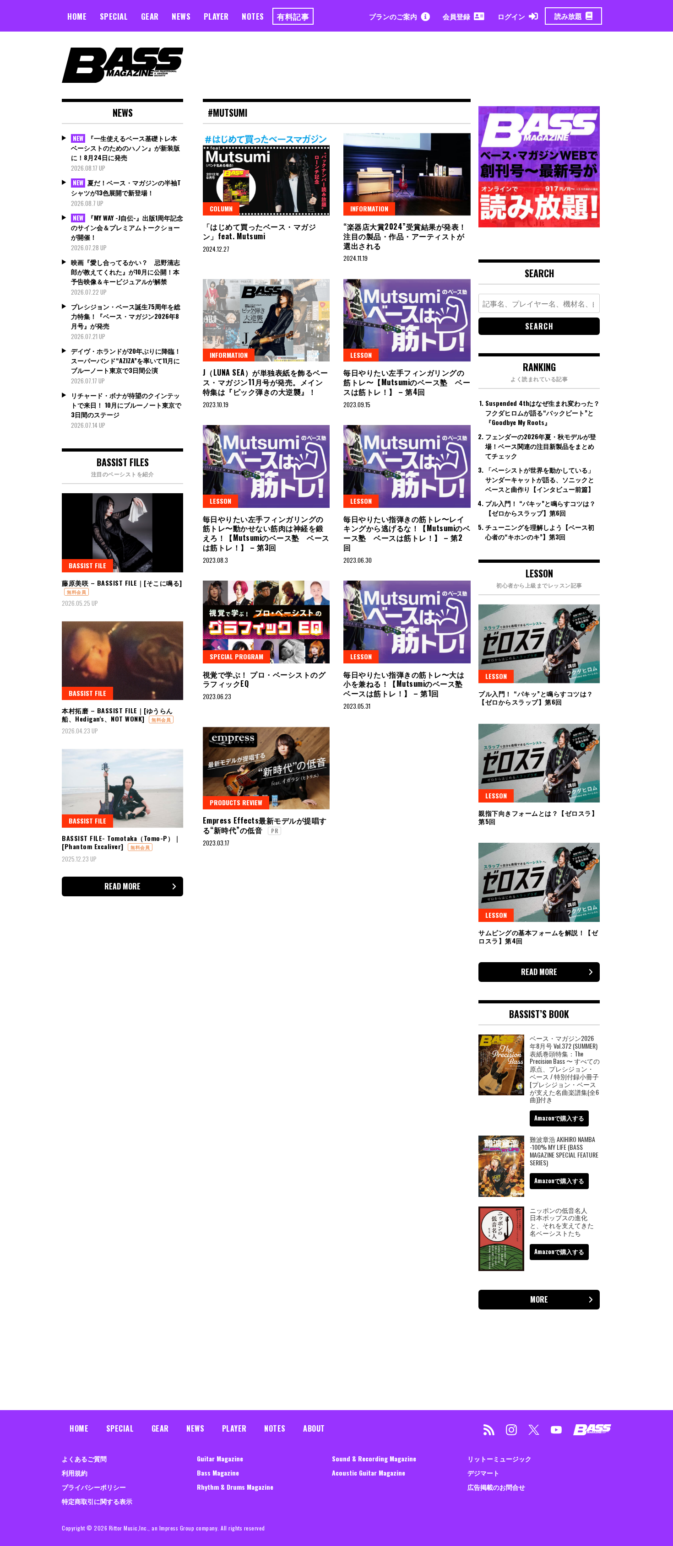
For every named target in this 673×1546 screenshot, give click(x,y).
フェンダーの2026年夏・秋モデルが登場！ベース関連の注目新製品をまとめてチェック (540, 445)
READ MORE (122, 886)
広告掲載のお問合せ (496, 1487)
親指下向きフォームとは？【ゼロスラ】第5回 (538, 817)
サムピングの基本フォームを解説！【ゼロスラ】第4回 (538, 936)
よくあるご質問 (84, 1458)
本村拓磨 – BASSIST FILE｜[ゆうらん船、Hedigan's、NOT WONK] (117, 714)
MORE (539, 1299)
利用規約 (74, 1472)
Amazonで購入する (559, 1117)
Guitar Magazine (220, 1458)
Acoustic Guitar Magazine (368, 1472)
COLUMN (221, 208)
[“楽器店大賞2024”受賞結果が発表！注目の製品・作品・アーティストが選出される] (407, 174)
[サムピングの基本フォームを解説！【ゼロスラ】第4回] (539, 882)
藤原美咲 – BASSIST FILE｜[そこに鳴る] (122, 582)
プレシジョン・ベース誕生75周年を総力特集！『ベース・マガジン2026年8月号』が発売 (125, 316)
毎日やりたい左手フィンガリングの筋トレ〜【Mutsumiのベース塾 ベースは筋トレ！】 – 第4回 (406, 382)
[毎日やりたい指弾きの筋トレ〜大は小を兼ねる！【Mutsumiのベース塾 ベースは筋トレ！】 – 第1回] (407, 622)
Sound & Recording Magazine (374, 1458)
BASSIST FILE (87, 565)
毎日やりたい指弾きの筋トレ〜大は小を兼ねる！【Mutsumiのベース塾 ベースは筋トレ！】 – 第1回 (406, 684)
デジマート (483, 1472)
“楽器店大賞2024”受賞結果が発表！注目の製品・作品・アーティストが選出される (405, 236)
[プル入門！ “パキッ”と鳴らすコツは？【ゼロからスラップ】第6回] (539, 643)
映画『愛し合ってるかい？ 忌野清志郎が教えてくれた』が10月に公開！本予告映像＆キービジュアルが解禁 (125, 271)
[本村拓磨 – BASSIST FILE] (122, 660)
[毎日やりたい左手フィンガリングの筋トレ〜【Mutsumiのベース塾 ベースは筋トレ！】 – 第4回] (407, 320)
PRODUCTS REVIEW (236, 802)
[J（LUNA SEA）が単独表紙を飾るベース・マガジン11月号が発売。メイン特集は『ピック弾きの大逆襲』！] (266, 320)
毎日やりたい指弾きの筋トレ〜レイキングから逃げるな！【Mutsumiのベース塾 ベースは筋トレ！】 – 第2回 (406, 533)
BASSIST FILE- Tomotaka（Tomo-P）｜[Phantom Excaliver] (121, 842)
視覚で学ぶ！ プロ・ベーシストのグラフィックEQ (264, 679)
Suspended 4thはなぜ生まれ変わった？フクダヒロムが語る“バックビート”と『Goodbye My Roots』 (542, 412)
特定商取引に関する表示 (97, 1501)
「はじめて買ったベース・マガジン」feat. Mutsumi (259, 231)
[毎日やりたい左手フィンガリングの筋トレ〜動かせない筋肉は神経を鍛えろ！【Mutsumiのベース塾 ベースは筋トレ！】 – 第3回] (266, 466)
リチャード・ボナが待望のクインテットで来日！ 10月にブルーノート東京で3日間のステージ (126, 404)
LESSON (361, 355)
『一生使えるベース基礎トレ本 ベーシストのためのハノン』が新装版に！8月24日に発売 (125, 147)
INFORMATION (369, 208)
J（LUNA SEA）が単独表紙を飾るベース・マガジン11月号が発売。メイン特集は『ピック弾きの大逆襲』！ (265, 382)
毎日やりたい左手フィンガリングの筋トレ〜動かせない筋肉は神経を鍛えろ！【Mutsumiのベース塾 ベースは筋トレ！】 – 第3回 (266, 533)
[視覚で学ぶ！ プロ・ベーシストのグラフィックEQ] (266, 622)
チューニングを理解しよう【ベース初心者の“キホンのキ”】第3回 (539, 531)
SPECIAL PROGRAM (236, 656)
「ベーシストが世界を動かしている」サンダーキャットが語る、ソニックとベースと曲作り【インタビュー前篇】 (539, 479)
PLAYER (216, 16)
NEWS (181, 16)
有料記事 (293, 16)
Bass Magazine (218, 1472)
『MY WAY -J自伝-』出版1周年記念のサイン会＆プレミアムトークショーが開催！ (127, 227)
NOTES (253, 16)
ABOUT (314, 1428)
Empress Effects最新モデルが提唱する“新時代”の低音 (265, 825)
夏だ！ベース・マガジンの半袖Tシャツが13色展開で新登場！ (126, 187)
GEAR (150, 16)
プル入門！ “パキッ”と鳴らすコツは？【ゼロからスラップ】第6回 (540, 507)
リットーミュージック (499, 1458)
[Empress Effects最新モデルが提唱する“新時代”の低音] (266, 768)
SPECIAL (114, 16)
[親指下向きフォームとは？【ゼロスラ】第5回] (539, 763)
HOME (77, 16)
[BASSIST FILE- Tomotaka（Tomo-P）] (122, 788)
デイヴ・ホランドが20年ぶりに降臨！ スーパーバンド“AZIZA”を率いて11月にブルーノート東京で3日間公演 (126, 360)
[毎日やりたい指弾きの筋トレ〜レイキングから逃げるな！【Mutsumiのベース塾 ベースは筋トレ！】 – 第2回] (407, 466)
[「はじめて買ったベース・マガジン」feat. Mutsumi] (266, 174)
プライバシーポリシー (94, 1487)
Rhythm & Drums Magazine (235, 1487)
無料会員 (76, 591)
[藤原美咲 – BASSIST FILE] (122, 532)
